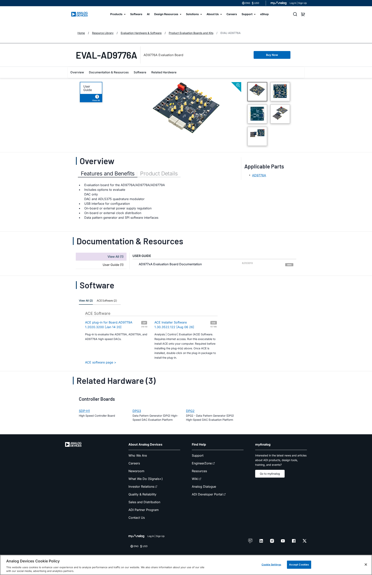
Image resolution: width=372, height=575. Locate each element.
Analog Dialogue (204, 486)
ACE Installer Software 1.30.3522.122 (185, 324)
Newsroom (136, 471)
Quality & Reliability (142, 494)
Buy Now (272, 54)
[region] (186, 565)
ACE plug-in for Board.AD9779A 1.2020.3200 (116, 324)
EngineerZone (202, 463)
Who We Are (137, 455)
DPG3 (137, 411)
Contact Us (136, 517)
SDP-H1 (84, 411)
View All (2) (86, 300)
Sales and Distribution (144, 502)
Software (140, 72)
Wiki (195, 479)
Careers (134, 463)
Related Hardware (164, 72)
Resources (199, 471)
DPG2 (190, 411)
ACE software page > (100, 362)
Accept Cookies (299, 564)
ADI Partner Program (143, 510)
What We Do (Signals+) (145, 479)
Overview (77, 72)
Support (197, 455)
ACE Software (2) (107, 300)
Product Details (159, 173)
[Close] (366, 564)
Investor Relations (141, 486)
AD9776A (259, 175)
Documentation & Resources (109, 72)
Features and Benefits (107, 173)
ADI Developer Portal (207, 494)
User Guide (87, 88)
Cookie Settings (271, 564)
